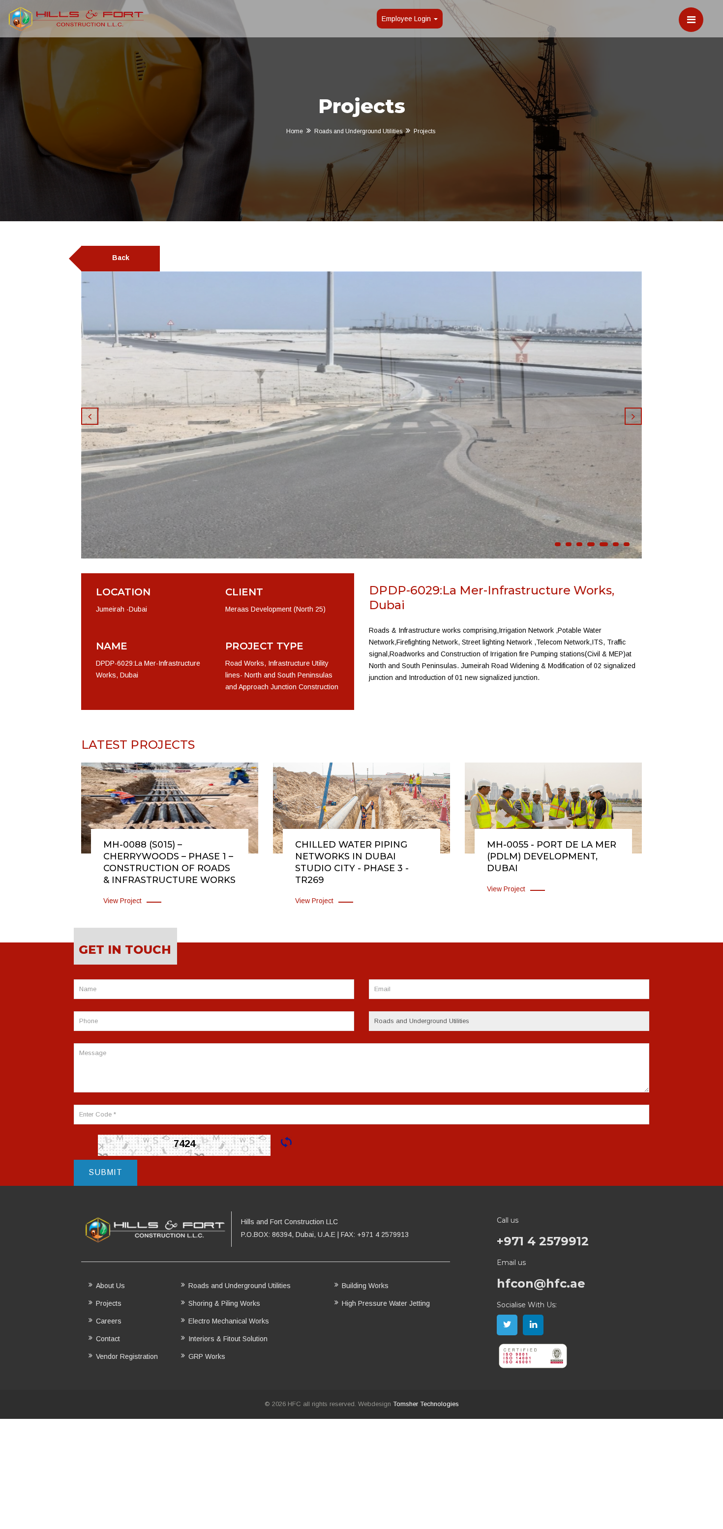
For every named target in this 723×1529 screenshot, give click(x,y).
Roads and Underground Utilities (358, 131)
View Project (122, 901)
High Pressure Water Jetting (386, 1303)
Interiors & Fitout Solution (228, 1339)
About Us (110, 1286)
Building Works (365, 1286)
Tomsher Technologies (426, 1404)
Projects (108, 1303)
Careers (108, 1321)
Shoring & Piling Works (224, 1303)
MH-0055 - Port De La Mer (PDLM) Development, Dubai (551, 856)
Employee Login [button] (407, 19)
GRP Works (206, 1356)
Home (294, 131)
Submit (105, 1172)
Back (120, 258)
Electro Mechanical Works (228, 1321)
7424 (184, 1143)
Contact (108, 1339)
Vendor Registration (127, 1356)
